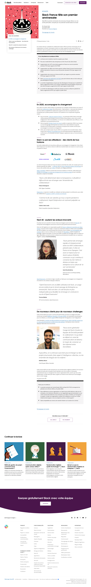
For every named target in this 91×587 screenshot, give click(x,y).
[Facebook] (78, 41)
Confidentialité (18, 579)
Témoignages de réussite (48, 32)
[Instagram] (74, 518)
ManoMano (66, 232)
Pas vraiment (66, 419)
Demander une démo (71, 2)
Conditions (24, 579)
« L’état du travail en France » (55, 116)
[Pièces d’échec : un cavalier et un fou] (55, 451)
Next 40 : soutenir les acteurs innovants (18, 45)
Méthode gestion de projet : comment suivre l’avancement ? (14, 466)
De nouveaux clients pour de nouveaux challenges (17, 48)
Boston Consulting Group (54, 131)
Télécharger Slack (8, 579)
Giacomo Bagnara (53, 28)
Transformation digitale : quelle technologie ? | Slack (55, 466)
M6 (59, 166)
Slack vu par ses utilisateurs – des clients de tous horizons (18, 42)
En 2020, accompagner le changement (17, 38)
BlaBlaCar (49, 316)
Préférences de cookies (33, 579)
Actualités (45, 11)
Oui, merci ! (53, 419)
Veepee (39, 228)
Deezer (64, 227)
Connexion (60, 2)
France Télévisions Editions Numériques (71, 166)
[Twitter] (76, 41)
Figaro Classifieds (41, 170)
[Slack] (8, 2)
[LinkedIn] (80, 41)
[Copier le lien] (82, 41)
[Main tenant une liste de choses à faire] (14, 451)
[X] (80, 518)
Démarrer (82, 2)
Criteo (53, 168)
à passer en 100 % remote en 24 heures (56, 193)
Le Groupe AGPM (61, 316)
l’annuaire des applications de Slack (52, 78)
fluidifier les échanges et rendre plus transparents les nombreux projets (54, 172)
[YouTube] (83, 518)
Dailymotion (40, 192)
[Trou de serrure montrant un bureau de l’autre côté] (35, 451)
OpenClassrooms (41, 279)
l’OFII (52, 317)
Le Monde (54, 166)
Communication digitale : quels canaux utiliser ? (34, 466)
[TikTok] (85, 518)
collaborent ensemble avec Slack (74, 227)
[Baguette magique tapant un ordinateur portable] (76, 451)
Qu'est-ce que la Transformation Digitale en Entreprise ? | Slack (75, 466)
